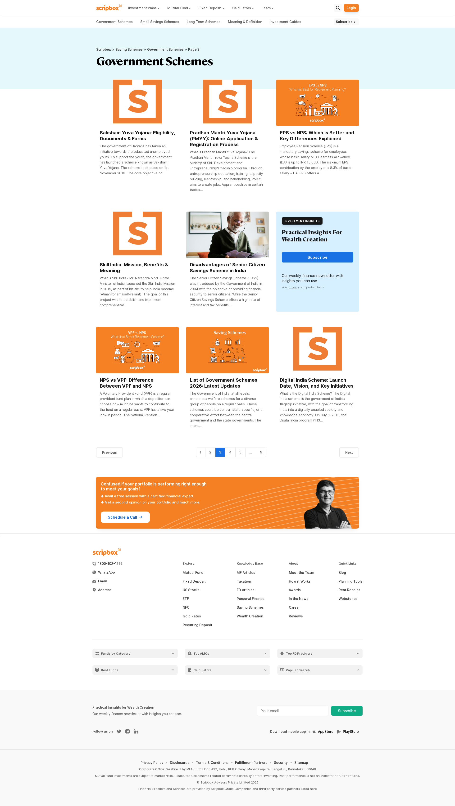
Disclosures (179, 763)
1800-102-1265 (110, 564)
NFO (186, 607)
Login (351, 8)
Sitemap (301, 763)
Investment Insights (302, 221)
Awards (295, 590)
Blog (342, 573)
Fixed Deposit (194, 581)
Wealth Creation (250, 616)
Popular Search (298, 670)
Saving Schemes (129, 49)
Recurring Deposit (197, 625)
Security (281, 763)
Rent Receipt (349, 590)
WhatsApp (106, 572)
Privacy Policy (152, 763)
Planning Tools (351, 581)
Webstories (348, 599)
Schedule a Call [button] (122, 517)
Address (105, 590)
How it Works (300, 581)
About (293, 563)
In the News (298, 599)
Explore (188, 563)
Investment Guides (285, 22)
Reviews (296, 616)
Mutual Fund (193, 573)
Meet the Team (301, 573)
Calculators (202, 670)
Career (294, 607)
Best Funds (109, 670)
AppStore (325, 732)
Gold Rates (192, 616)
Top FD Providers (299, 653)
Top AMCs (201, 653)
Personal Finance (250, 599)
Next (349, 452)
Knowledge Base (250, 563)
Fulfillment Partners (251, 763)
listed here (309, 789)
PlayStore (351, 732)
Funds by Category (116, 653)
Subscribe (347, 710)
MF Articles (246, 573)
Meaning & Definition (245, 22)
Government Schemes (114, 22)
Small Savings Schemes (159, 22)
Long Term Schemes (203, 22)
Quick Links (348, 563)
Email (102, 581)
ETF (186, 599)
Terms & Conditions (212, 763)
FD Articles (246, 590)
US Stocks (191, 590)
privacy (294, 287)
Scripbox (103, 49)
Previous (109, 452)
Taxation (244, 581)
